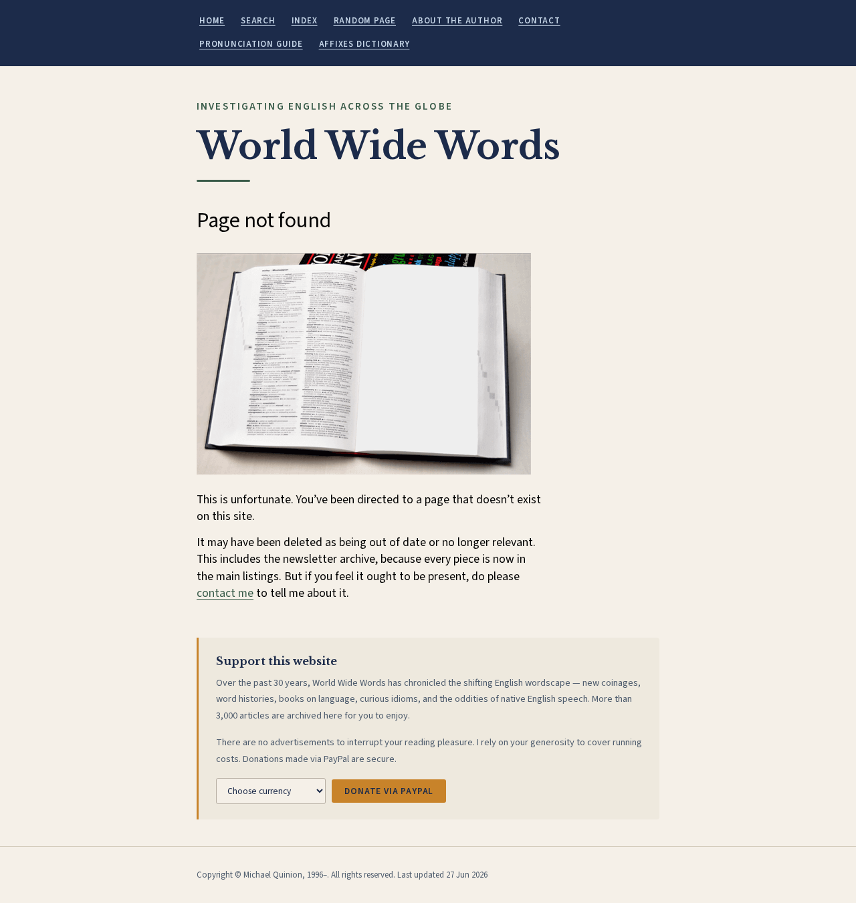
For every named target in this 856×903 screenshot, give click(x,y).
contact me (225, 593)
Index (305, 21)
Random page (365, 21)
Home (212, 21)
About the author (457, 21)
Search (258, 21)
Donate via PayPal (388, 791)
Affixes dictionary (364, 44)
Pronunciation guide (251, 44)
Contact (539, 21)
